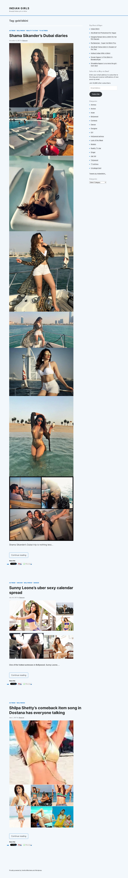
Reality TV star (32, 30)
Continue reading (19, 555)
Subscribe (96, 94)
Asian (93, 113)
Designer (94, 128)
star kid (93, 156)
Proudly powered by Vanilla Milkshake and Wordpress (25, 870)
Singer (93, 152)
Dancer (36, 583)
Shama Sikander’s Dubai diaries (38, 35)
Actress (12, 30)
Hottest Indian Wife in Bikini (100, 53)
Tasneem (25, 40)
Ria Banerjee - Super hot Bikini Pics (103, 43)
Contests (94, 120)
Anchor (19, 583)
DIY (92, 132)
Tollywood (94, 160)
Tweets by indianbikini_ (97, 174)
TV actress (43, 30)
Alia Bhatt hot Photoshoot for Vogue (103, 33)
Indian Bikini (95, 29)
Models (93, 144)
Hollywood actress (97, 136)
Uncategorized (96, 168)
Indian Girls (19, 8)
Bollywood (21, 30)
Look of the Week (97, 140)
